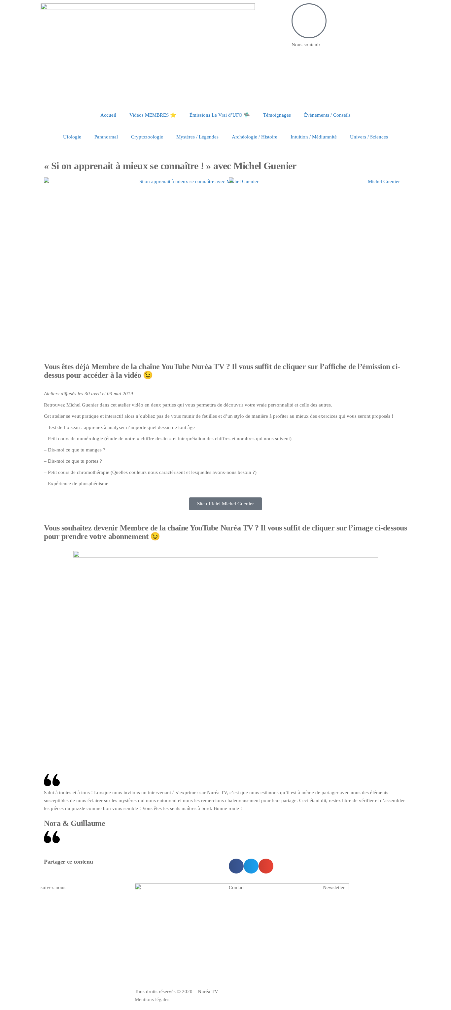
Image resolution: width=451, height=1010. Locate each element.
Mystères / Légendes (197, 136)
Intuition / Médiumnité (314, 136)
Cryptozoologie (147, 136)
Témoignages (277, 115)
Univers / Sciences (369, 136)
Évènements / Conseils (327, 115)
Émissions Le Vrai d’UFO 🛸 (220, 115)
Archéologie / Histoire (254, 136)
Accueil (108, 115)
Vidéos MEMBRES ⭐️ (152, 115)
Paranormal (106, 136)
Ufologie (72, 136)
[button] (236, 866)
